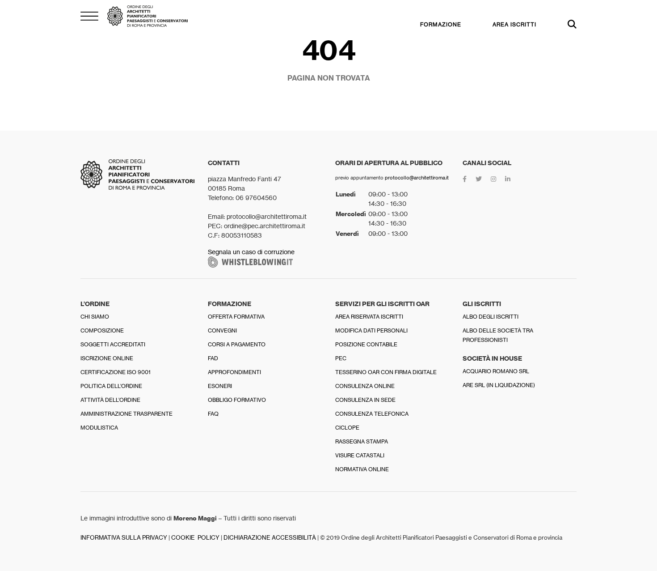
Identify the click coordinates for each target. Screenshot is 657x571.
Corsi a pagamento (236, 344)
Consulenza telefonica (372, 413)
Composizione (102, 330)
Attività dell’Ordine (110, 399)
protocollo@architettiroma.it (417, 178)
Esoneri (220, 386)
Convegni (222, 330)
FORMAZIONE (440, 24)
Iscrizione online (106, 358)
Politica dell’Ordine (111, 386)
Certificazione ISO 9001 (115, 372)
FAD (213, 358)
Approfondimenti (234, 372)
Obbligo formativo (237, 399)
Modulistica (99, 427)
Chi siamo (94, 316)
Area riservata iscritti (369, 316)
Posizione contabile (366, 344)
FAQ (213, 413)
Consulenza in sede (365, 399)
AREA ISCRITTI (514, 24)
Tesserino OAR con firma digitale (386, 372)
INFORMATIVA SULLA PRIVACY (123, 537)
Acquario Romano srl (496, 371)
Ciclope (347, 427)
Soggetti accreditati (112, 344)
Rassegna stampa (361, 441)
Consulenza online (365, 386)
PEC (340, 358)
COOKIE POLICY (195, 537)
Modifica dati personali (371, 330)
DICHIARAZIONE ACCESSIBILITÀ (269, 537)
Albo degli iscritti (490, 316)
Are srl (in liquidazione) (499, 385)
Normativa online (362, 469)
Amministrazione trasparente (126, 413)
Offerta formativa (236, 316)
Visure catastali (359, 455)
